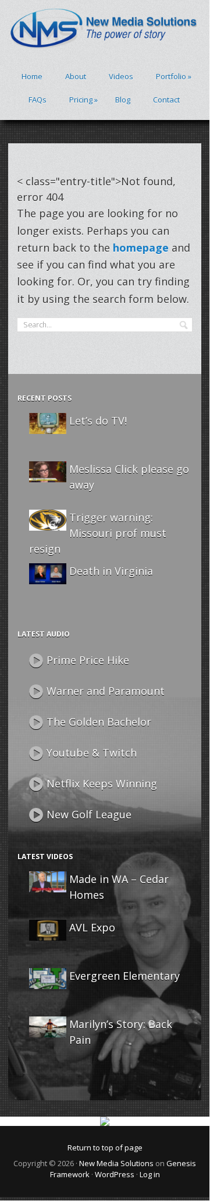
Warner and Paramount (106, 691)
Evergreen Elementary (124, 976)
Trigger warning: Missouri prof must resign (97, 533)
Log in (150, 1174)
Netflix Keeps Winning (102, 783)
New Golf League (89, 814)
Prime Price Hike (88, 660)
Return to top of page (105, 1147)
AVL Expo (92, 927)
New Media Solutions (116, 1163)
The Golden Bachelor (99, 722)
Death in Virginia (111, 571)
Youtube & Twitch (92, 753)
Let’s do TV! (98, 421)
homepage (141, 248)
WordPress (114, 1174)
